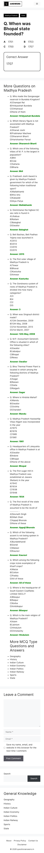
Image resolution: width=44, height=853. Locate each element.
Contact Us (33, 840)
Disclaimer (22, 844)
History (13, 659)
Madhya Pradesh (11, 15)
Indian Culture (17, 662)
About (8, 840)
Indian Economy (17, 665)
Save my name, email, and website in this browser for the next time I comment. (21, 747)
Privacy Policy (20, 840)
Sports (13, 675)
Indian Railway (17, 672)
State (23, 15)
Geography (15, 656)
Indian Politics (16, 669)
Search (7, 774)
